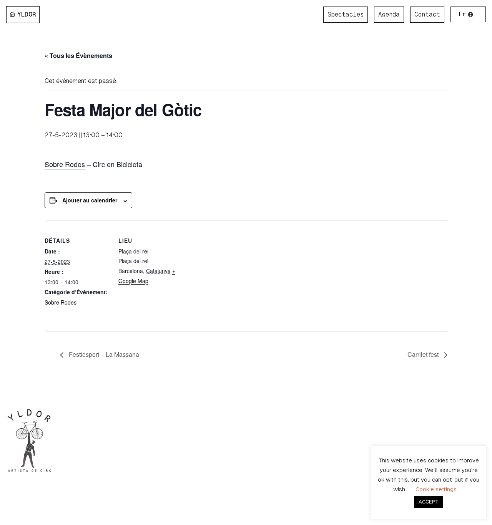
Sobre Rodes (65, 164)
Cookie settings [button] (436, 489)
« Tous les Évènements (78, 55)
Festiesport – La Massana (103, 354)
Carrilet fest (423, 354)
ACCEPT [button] (429, 502)
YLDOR (26, 14)
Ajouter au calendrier (89, 200)
